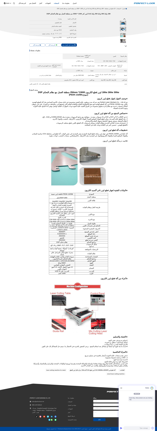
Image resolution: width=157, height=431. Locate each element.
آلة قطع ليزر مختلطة (110, 8)
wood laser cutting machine (115, 374)
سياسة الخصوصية (72, 419)
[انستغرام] (40, 416)
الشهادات (48, 3)
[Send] (121, 428)
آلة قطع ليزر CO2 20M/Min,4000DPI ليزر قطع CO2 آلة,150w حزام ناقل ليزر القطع (92, 370)
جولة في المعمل (72, 405)
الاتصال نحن (32, 3)
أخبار (40, 3)
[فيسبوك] (55, 416)
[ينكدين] (52, 416)
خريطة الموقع (71, 416)
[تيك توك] (44, 416)
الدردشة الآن (22, 3)
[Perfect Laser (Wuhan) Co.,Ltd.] (144, 3)
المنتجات (56, 3)
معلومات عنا (65, 3)
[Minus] (121, 388)
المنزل (75, 3)
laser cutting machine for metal (56, 370)
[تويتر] (48, 416)
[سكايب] (49, 420)
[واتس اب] (55, 420)
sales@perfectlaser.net (38, 401)
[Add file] (152, 428)
